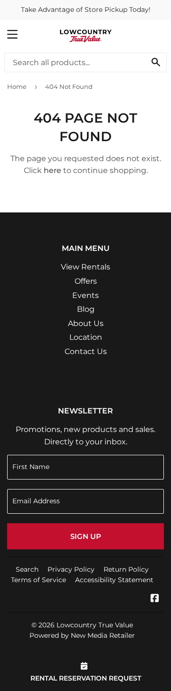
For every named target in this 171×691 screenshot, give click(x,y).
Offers (86, 281)
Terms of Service (38, 580)
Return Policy (126, 569)
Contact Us (86, 351)
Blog (86, 309)
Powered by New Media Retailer (82, 635)
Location (85, 337)
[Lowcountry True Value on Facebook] (155, 599)
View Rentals (85, 266)
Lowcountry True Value (95, 625)
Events (85, 295)
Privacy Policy (71, 569)
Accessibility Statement (114, 580)
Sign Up (85, 536)
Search (27, 569)
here (52, 170)
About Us (86, 323)
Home (17, 86)
